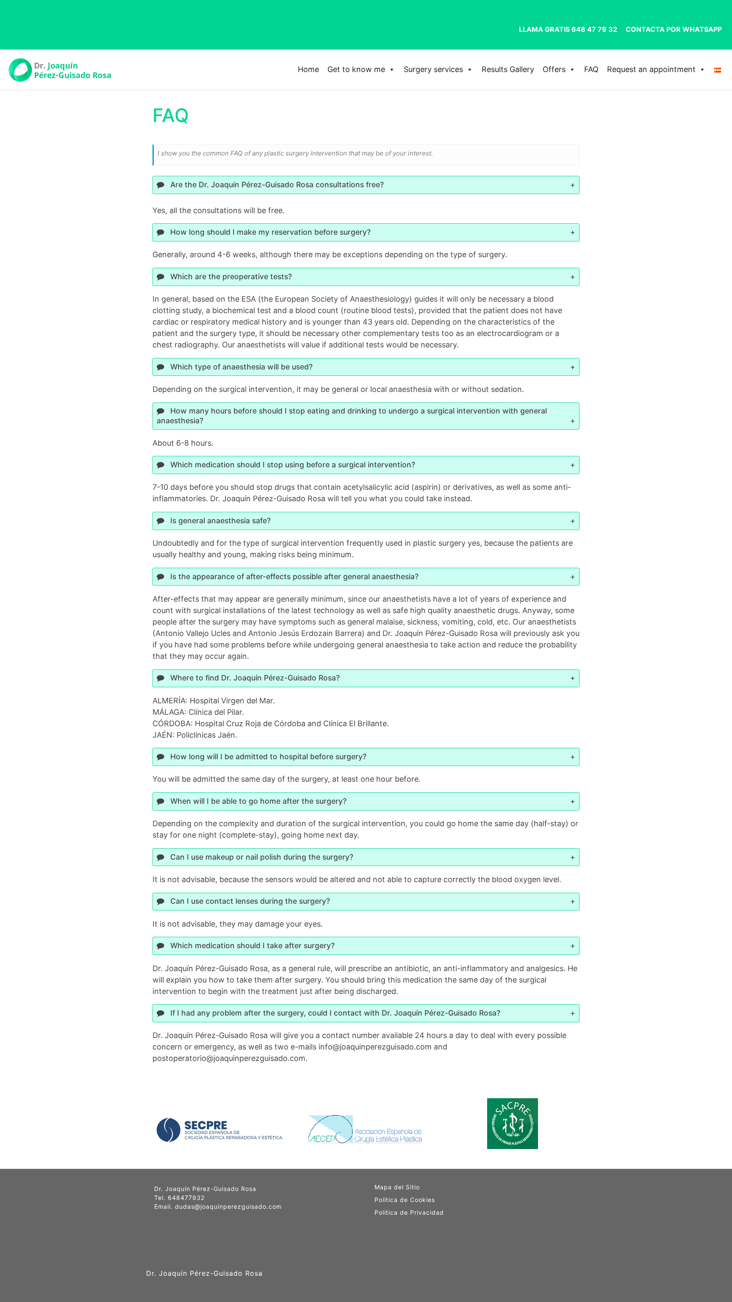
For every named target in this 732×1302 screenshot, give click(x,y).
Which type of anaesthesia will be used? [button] (240, 366)
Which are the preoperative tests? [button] (230, 276)
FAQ (591, 69)
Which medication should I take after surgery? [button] (251, 945)
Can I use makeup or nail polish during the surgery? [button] (260, 856)
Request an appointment (651, 69)
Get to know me (356, 69)
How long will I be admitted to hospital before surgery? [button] (267, 756)
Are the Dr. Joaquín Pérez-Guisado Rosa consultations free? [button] (276, 184)
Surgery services (433, 69)
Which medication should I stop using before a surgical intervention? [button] (291, 464)
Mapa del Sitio (397, 1187)
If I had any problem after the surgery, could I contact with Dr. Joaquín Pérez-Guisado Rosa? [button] (334, 1012)
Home (308, 69)
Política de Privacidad (409, 1213)
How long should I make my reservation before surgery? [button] (269, 232)
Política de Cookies (404, 1200)
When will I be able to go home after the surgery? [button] (257, 801)
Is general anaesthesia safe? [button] (219, 520)
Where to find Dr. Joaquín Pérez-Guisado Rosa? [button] (254, 677)
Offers (554, 69)
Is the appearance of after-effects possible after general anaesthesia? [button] (293, 576)
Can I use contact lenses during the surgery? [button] (249, 901)
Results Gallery (508, 69)
